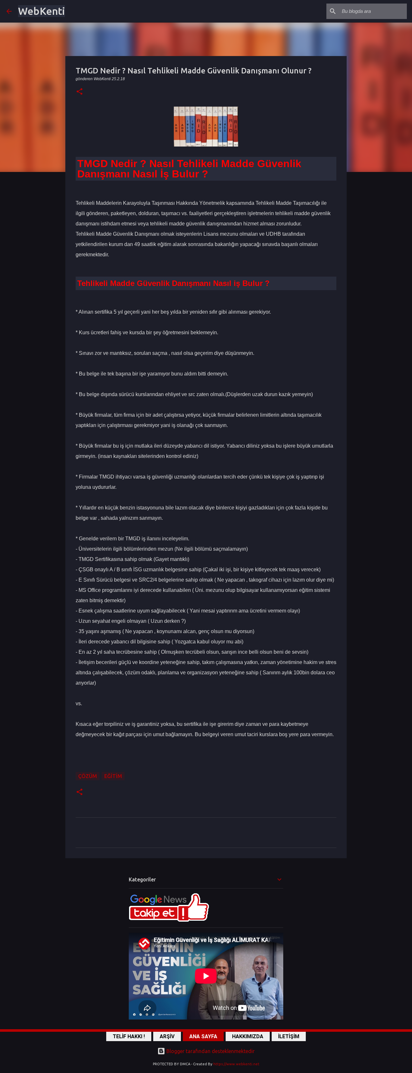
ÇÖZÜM (87, 776)
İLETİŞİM (288, 1036)
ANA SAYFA (203, 1036)
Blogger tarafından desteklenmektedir (210, 1051)
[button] (79, 92)
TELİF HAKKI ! (129, 1036)
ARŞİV (167, 1036)
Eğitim (113, 776)
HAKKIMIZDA (247, 1036)
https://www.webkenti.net (236, 1064)
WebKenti (41, 11)
